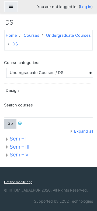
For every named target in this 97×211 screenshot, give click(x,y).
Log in (85, 6)
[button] (21, 123)
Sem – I (18, 139)
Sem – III (19, 147)
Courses (31, 35)
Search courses (18, 105)
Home (11, 35)
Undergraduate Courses (68, 35)
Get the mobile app (18, 182)
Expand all (83, 131)
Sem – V (19, 155)
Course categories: (21, 62)
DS (15, 44)
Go (10, 123)
